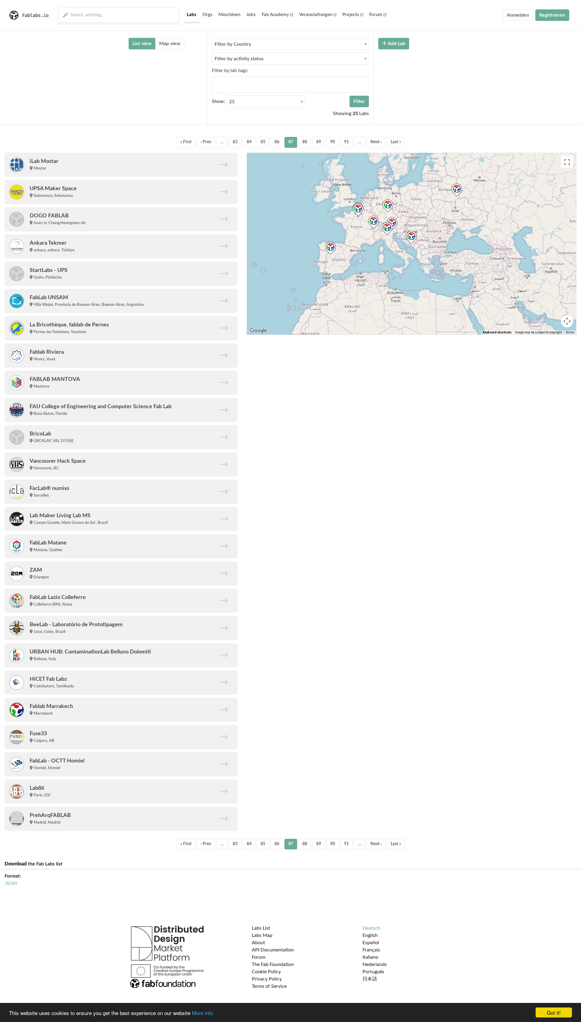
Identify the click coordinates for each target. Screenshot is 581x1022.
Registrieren (552, 15)
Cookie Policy (266, 971)
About (258, 942)
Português (373, 971)
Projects (350, 14)
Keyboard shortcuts (497, 332)
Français (371, 950)
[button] (411, 237)
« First (186, 142)
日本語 (370, 979)
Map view (169, 43)
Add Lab (396, 43)
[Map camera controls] (567, 321)
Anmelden (518, 15)
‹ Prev (206, 142)
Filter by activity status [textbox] (239, 58)
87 (290, 142)
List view (142, 43)
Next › (376, 142)
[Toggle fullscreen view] (567, 162)
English (370, 935)
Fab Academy (275, 14)
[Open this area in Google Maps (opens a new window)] (258, 331)
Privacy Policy (267, 979)
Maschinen (229, 14)
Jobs (251, 14)
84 (249, 142)
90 (332, 142)
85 (263, 142)
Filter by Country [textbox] (233, 44)
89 (318, 142)
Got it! (554, 1012)
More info (202, 1013)
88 (304, 142)
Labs (191, 14)
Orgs (207, 14)
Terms (570, 332)
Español (371, 942)
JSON (11, 883)
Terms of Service (269, 986)
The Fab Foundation (273, 964)
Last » (396, 142)
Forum (375, 14)
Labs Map (262, 935)
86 (276, 142)
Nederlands (375, 964)
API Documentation (273, 950)
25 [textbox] (232, 101)
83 (235, 142)
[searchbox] (215, 84)
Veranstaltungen (315, 14)
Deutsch (371, 928)
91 (346, 142)
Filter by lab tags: (230, 70)
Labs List (261, 928)
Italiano (370, 957)
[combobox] (290, 44)
